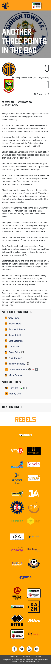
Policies (38, 656)
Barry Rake (14, 352)
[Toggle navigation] (46, 4)
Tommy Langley (17, 364)
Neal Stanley (15, 358)
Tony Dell (14, 388)
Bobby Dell (15, 394)
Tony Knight (15, 335)
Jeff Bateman (16, 341)
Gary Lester (14, 318)
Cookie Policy (27, 656)
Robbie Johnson (17, 329)
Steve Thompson (18, 369)
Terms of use (14, 656)
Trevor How (15, 324)
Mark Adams (15, 375)
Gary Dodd (14, 347)
